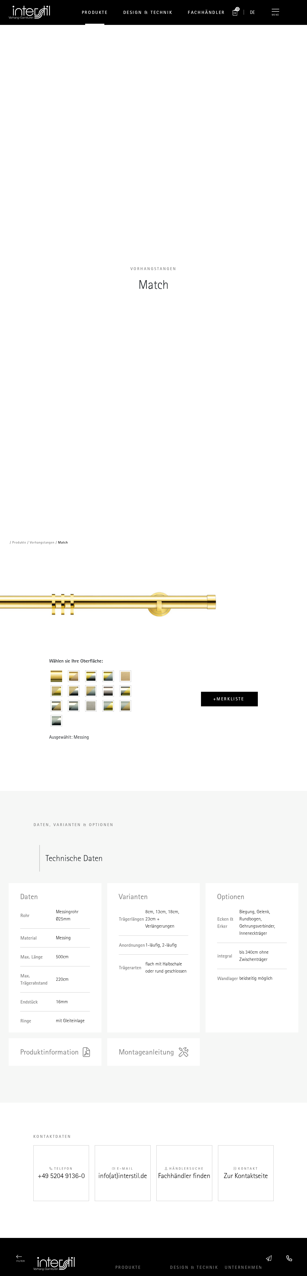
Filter (21, 1261)
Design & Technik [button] (148, 12)
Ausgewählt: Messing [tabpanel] (69, 737)
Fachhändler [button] (206, 12)
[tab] (57, 677)
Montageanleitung (146, 1052)
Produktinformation (49, 1052)
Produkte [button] (95, 12)
